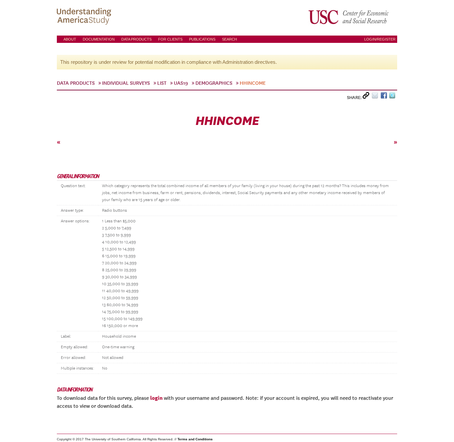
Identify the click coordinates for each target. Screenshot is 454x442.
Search (229, 39)
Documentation (99, 39)
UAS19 (181, 83)
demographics (213, 83)
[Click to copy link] (367, 97)
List (162, 83)
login (156, 398)
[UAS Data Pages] (85, 17)
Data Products (136, 39)
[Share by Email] (376, 97)
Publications (202, 39)
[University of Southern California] (349, 17)
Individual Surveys (126, 83)
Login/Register (380, 39)
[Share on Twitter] (393, 97)
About (69, 39)
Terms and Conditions (195, 439)
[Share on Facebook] (385, 97)
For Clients (170, 39)
